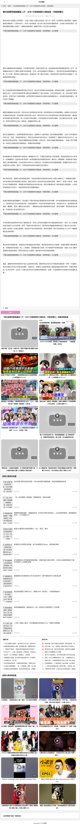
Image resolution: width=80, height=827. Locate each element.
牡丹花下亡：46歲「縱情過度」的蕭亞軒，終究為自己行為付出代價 (24, 652)
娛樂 (9, 6)
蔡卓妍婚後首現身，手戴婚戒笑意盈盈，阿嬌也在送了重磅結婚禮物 (24, 663)
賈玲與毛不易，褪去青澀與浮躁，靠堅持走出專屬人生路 (62, 649)
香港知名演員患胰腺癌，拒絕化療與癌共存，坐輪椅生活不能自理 (24, 669)
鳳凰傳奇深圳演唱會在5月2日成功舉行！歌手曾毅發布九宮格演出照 (37, 576)
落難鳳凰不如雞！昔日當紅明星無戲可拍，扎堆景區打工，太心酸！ (24, 657)
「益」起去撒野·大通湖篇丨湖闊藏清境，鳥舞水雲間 (32, 497)
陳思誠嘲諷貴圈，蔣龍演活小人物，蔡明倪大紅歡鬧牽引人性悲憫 (36, 607)
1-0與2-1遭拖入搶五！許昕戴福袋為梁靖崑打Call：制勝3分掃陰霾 (37, 623)
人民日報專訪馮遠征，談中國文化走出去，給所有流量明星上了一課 (24, 643)
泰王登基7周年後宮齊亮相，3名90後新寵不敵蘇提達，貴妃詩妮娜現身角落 (40, 481)
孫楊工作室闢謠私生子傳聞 (53, 652)
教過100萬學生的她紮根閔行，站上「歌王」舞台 (31, 529)
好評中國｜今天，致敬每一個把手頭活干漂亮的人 (60, 646)
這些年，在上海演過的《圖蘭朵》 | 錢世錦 (17, 655)
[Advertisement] (40, 47)
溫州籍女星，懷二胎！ (11, 660)
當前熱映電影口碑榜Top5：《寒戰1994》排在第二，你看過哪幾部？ (37, 591)
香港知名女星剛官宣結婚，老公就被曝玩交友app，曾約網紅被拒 (36, 544)
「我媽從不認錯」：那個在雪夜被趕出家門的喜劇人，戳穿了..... (23, 649)
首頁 (4, 6)
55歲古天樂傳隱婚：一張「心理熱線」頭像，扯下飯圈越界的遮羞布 (24, 666)
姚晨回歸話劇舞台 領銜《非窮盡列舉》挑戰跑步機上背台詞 (22, 646)
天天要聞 (41, 2)
